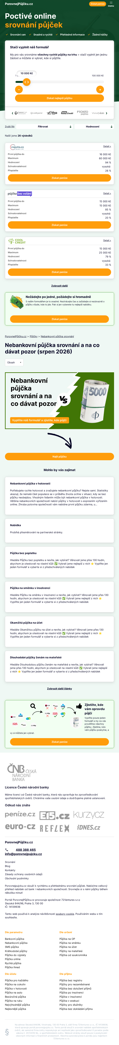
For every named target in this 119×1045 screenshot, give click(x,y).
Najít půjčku (60, 456)
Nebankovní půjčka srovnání (57, 336)
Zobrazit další (59, 285)
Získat (59, 177)
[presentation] (12, 113)
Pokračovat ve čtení (59, 496)
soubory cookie (65, 913)
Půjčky (33, 336)
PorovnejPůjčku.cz (19, 4)
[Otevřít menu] (111, 4)
